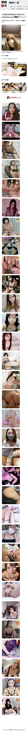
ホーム (14, 6)
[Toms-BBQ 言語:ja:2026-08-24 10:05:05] (11, 503)
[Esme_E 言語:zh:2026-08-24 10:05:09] (11, 695)
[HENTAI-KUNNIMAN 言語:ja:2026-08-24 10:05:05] (11, 388)
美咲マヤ (22, 92)
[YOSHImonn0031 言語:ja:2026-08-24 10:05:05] (11, 408)
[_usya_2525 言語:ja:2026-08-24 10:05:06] (11, 254)
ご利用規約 (13, 8)
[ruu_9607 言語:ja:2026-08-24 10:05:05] (11, 139)
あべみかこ (6, 92)
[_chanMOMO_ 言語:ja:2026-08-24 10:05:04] (11, 599)
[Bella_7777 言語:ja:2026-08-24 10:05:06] (11, 120)
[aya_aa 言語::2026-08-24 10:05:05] (11, 216)
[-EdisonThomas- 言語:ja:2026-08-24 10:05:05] (11, 561)
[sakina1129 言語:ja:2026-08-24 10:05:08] (11, 235)
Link (24, 6)
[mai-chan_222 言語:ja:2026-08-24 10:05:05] (11, 427)
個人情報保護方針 (20, 8)
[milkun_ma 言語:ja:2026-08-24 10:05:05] (11, 484)
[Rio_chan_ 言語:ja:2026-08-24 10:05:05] (11, 331)
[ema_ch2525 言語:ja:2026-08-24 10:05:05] (11, 312)
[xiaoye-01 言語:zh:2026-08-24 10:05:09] (11, 676)
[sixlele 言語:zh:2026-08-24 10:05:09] (11, 638)
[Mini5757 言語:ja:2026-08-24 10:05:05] (11, 580)
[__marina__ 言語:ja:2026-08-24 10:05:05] (11, 177)
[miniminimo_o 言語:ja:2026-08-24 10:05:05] (11, 465)
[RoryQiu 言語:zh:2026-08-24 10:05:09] (11, 657)
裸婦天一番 (14, 3)
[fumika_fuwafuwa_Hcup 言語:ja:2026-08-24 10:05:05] (11, 273)
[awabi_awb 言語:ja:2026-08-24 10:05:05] (11, 292)
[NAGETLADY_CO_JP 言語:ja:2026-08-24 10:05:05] (11, 197)
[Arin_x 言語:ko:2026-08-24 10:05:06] (11, 618)
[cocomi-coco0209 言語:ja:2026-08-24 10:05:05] (11, 158)
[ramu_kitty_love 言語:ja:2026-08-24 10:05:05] (11, 446)
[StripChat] (14, 99)
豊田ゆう (14, 92)
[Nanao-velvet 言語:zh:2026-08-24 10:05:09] (11, 714)
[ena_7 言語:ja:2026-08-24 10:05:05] (11, 350)
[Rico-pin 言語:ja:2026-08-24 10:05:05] (11, 523)
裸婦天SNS (20, 6)
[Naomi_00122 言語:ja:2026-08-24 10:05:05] (11, 369)
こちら (13, 58)
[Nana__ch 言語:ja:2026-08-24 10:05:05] (11, 542)
